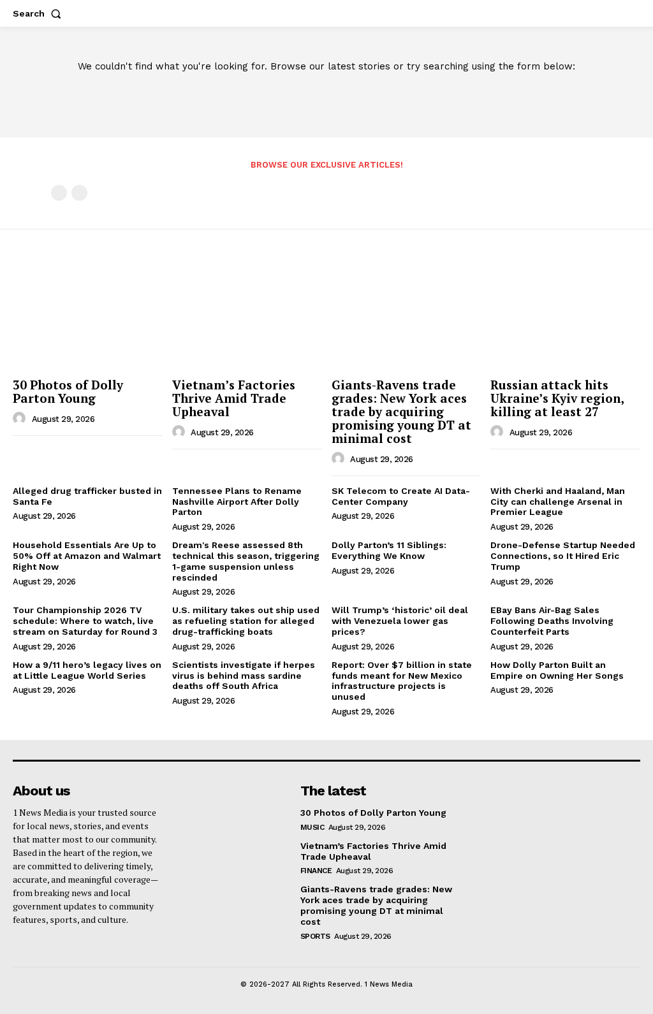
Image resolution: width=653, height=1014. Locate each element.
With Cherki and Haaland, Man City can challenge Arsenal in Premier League (557, 502)
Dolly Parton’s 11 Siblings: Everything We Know (389, 550)
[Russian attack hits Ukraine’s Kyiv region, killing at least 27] (565, 316)
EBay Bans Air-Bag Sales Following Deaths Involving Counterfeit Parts (551, 621)
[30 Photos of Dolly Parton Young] (88, 316)
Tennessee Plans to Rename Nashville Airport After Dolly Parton (237, 502)
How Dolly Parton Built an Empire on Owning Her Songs (557, 670)
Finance (316, 870)
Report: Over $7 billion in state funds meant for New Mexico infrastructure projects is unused (402, 681)
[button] (39, 13)
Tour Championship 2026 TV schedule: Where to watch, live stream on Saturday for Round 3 (85, 621)
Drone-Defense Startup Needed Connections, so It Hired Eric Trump (562, 556)
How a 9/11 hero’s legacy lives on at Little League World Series (87, 670)
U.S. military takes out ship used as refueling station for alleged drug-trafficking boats (245, 621)
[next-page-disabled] (79, 193)
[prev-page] (59, 193)
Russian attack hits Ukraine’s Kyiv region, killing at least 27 (557, 398)
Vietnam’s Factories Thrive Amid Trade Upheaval (233, 398)
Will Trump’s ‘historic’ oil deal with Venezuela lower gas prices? (400, 621)
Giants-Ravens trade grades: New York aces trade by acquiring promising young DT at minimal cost (401, 411)
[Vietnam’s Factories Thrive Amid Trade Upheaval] (247, 316)
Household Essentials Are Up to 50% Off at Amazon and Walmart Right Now (87, 556)
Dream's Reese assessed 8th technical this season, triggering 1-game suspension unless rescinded (245, 561)
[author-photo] (21, 419)
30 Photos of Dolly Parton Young (68, 391)
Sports (315, 936)
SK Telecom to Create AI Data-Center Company (401, 496)
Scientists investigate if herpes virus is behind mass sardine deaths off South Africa (243, 676)
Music (312, 827)
